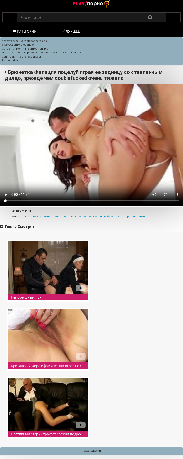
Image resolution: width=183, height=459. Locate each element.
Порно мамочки (134, 216)
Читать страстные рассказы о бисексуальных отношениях (41, 52)
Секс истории (91, 451)
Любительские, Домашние (48, 216)
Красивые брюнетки (107, 216)
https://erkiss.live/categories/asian (24, 41)
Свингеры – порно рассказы (21, 56)
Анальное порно (80, 216)
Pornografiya (10, 60)
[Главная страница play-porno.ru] (91, 4)
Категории (26, 31)
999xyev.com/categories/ (18, 44)
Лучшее (72, 31)
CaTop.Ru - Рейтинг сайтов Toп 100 (25, 48)
